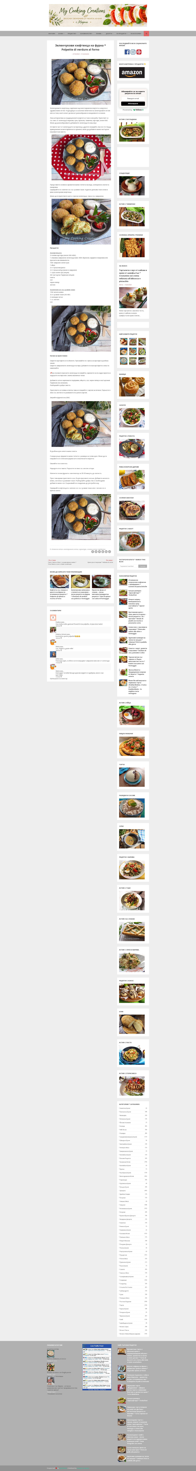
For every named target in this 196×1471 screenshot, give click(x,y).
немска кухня (133, 1226)
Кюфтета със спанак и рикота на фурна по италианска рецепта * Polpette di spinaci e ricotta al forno (58, 594)
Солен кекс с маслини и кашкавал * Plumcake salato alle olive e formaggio (138, 630)
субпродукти (133, 1291)
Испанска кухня (133, 1119)
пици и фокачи (133, 1241)
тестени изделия (133, 1301)
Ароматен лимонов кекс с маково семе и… (96, 1369)
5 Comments (85, 54)
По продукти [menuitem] (121, 33)
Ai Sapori (50, 1363)
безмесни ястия (57, 549)
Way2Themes (63, 1468)
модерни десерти (133, 1219)
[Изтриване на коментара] (61, 626)
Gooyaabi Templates (83, 1468)
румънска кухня (133, 1262)
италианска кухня (133, 1208)
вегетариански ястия (70, 549)
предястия (101, 549)
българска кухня (133, 1173)
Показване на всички (54, 1394)
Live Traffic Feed (97, 1346)
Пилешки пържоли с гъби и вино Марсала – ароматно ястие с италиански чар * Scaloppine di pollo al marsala (138, 1378)
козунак (133, 1212)
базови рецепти (133, 1158)
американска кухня (133, 1151)
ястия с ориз (133, 1327)
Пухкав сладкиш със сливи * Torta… (93, 1359)
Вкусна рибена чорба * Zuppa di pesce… (94, 1381)
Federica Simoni (61, 634)
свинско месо (133, 1273)
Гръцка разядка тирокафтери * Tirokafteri (135, 593)
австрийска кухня (133, 1144)
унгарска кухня (133, 1312)
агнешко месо (133, 1148)
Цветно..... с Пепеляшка (55, 1376)
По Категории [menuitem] (136, 33)
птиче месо (133, 1259)
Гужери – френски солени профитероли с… (95, 1350)
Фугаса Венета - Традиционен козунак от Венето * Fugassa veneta (137, 673)
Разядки (133, 1133)
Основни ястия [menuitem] (86, 33)
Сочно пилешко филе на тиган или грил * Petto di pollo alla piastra (136, 1450)
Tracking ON (103, 1389)
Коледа (133, 1126)
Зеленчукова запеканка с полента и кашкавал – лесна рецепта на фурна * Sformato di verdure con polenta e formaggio (80, 594)
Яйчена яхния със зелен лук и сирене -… (94, 1373)
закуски (133, 1205)
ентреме (133, 1198)
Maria (57, 647)
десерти (133, 1190)
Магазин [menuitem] (51, 33)
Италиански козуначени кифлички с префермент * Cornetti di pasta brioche (138, 583)
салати (133, 1269)
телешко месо (133, 1298)
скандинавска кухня (133, 1276)
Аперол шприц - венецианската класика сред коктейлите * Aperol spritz (136, 603)
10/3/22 (58, 626)
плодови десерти (133, 1244)
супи (133, 1294)
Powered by (127, 110)
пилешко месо (133, 1237)
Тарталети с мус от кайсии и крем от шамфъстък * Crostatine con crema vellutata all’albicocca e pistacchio (133, 275)
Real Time (96, 1389)
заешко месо (133, 1201)
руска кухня (133, 1266)
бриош (133, 1169)
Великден (133, 1115)
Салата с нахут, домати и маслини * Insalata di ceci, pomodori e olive (138, 650)
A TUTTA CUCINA (53, 1349)
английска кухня (133, 1155)
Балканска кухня (133, 1112)
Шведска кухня (133, 1140)
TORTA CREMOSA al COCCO (56, 1359)
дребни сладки (133, 1194)
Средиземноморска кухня (133, 1137)
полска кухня (133, 1248)
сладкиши (133, 1280)
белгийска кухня (133, 1165)
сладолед (133, 1284)
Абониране (133, 104)
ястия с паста (133, 1330)
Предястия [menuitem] (72, 33)
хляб (133, 1319)
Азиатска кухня (133, 1108)
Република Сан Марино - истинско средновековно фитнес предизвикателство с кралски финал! (62, 1388)
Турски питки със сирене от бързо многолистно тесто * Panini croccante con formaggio (137, 661)
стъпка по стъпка (133, 1287)
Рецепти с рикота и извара (90, 1362)
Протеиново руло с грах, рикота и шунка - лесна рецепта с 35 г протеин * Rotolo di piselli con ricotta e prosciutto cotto (137, 617)
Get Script (90, 1389)
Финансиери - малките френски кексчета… (95, 1386)
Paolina (58, 622)
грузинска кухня (133, 1183)
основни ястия (92, 549)
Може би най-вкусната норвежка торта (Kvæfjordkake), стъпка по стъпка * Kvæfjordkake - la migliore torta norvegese (137, 687)
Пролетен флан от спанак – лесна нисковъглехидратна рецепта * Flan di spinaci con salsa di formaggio (101, 594)
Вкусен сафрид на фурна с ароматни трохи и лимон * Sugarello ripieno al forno (137, 1368)
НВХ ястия (133, 1130)
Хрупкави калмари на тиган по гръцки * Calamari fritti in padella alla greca (138, 641)
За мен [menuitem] (60, 33)
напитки (133, 1223)
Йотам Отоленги (133, 1122)
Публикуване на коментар (58, 679)
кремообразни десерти (133, 1216)
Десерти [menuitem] (109, 33)
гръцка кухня (133, 1187)
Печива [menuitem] (98, 33)
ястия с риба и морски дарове (133, 1334)
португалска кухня (133, 1251)
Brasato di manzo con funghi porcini (59, 1372)
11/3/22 (58, 663)
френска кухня (133, 1316)
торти (133, 1305)
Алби (57, 659)
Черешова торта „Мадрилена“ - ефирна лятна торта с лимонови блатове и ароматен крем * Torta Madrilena (138, 1390)
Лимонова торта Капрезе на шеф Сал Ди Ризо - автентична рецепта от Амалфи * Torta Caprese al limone (137, 1411)
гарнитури (82, 549)
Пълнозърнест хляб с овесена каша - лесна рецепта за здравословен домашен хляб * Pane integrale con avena (137, 1439)
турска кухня (133, 1309)
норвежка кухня (133, 1230)
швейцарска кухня (133, 1323)
